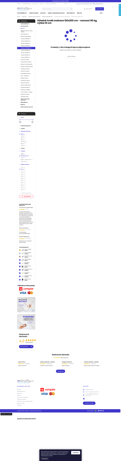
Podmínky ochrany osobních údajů (24, 401)
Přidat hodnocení (24, 346)
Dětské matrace (24, 78)
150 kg (23, 139)
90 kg (23, 134)
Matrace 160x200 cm (25, 43)
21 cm (23, 180)
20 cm (23, 178)
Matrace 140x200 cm (26, 45)
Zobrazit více (60, 371)
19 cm (23, 176)
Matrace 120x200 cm (26, 48)
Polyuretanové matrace (26, 62)
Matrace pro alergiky (25, 89)
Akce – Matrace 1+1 (25, 75)
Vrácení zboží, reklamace (50, 3)
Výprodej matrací (25, 96)
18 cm (23, 174)
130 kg (23, 138)
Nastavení (45, 458)
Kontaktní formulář (89, 403)
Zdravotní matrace (25, 71)
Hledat (71, 8)
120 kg (23, 136)
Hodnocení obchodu (60, 355)
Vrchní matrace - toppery (26, 92)
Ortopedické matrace (26, 73)
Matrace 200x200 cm (26, 38)
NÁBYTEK (23, 104)
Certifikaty (19, 405)
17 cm (23, 173)
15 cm (23, 171)
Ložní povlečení (24, 26)
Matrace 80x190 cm (25, 57)
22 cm (23, 182)
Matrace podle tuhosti (26, 85)
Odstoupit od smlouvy (6, 414)
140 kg (23, 145)
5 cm (23, 167)
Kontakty (19, 3)
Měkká (23, 154)
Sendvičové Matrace (25, 87)
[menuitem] (22, 13)
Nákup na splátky (21, 403)
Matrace (23, 28)
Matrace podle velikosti (26, 36)
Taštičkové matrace (25, 69)
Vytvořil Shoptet (90, 410)
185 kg (23, 143)
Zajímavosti (35, 3)
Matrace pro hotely (25, 94)
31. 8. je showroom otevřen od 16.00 (60, 1)
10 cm (23, 169)
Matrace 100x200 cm (25, 50)
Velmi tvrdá (24, 161)
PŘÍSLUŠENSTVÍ (24, 102)
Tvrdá (23, 157)
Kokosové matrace (25, 82)
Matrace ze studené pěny (26, 64)
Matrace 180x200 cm (25, 41)
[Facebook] (84, 398)
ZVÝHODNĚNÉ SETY (25, 23)
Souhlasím (76, 452)
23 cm (23, 184)
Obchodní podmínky (21, 399)
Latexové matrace (25, 59)
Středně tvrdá (25, 156)
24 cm (23, 187)
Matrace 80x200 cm (25, 55)
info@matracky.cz (89, 389)
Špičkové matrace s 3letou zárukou (27, 31)
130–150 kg (24, 141)
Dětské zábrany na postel (27, 107)
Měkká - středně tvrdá (26, 159)
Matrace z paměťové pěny (27, 66)
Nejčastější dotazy (27, 3)
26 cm (23, 189)
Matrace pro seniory (25, 80)
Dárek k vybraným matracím (25, 99)
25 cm (23, 186)
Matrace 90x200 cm (25, 52)
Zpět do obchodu (71, 56)
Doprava (41, 3)
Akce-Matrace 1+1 (25, 34)
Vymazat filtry (27, 196)
